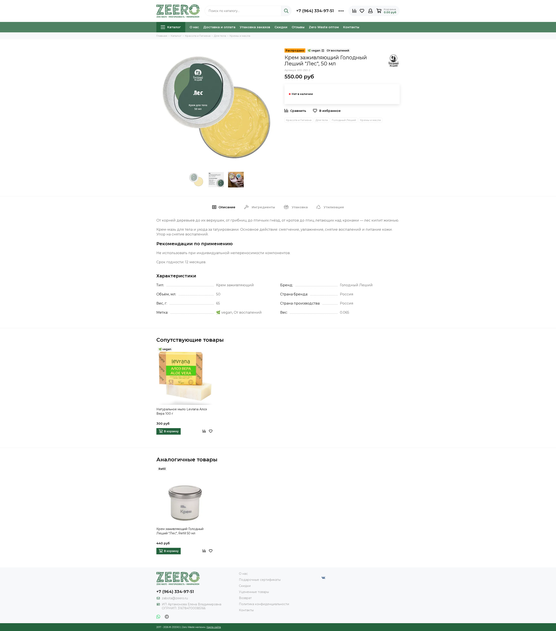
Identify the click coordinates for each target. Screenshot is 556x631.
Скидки (281, 27)
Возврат (245, 598)
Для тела (322, 120)
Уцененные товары (254, 592)
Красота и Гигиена (298, 120)
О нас (194, 27)
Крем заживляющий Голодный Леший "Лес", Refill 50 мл (180, 531)
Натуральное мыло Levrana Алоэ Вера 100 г (181, 411)
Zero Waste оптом (324, 27)
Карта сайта (214, 627)
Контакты (351, 27)
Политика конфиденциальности (264, 604)
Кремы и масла (370, 120)
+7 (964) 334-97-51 (315, 10)
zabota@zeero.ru (175, 598)
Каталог (174, 27)
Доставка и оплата (219, 27)
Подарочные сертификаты (260, 580)
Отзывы (298, 27)
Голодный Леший (344, 120)
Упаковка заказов (255, 27)
